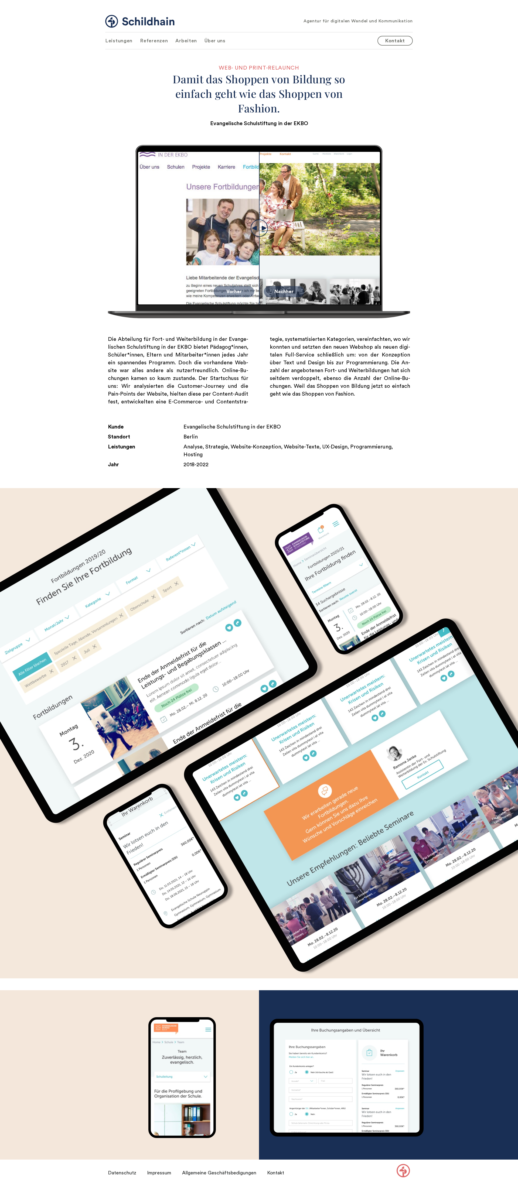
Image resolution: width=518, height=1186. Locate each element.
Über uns (215, 40)
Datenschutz (122, 1172)
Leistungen (118, 40)
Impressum (159, 1172)
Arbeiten (186, 40)
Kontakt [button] (395, 40)
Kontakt (275, 1172)
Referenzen (154, 40)
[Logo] (140, 21)
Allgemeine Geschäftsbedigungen (219, 1172)
